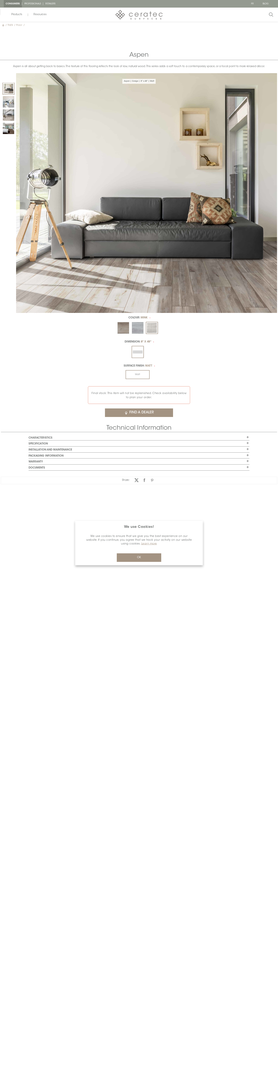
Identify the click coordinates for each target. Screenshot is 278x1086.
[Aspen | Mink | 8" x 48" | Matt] (8, 115)
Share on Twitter (136, 480)
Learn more (149, 544)
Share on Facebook (144, 480)
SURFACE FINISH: (138, 366)
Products (16, 14)
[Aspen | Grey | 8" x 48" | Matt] (8, 101)
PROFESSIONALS (32, 4)
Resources (40, 14)
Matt (137, 374)
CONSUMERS (13, 4)
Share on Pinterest (152, 480)
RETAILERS (50, 4)
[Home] (3, 25)
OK (139, 557)
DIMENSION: (138, 342)
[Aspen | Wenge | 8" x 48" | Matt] (8, 128)
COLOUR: (138, 318)
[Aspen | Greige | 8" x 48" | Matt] (8, 88)
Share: (126, 480)
